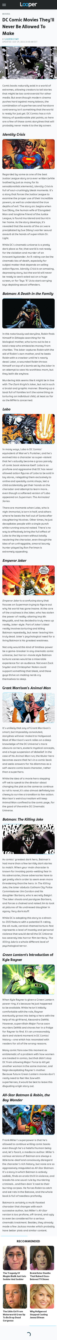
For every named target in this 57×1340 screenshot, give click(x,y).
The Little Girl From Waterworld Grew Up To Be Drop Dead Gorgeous (14, 1316)
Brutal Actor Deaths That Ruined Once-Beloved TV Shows (40, 1276)
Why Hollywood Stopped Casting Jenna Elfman (39, 1314)
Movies (6, 14)
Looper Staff (12, 39)
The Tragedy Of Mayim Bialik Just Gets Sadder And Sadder (14, 1276)
